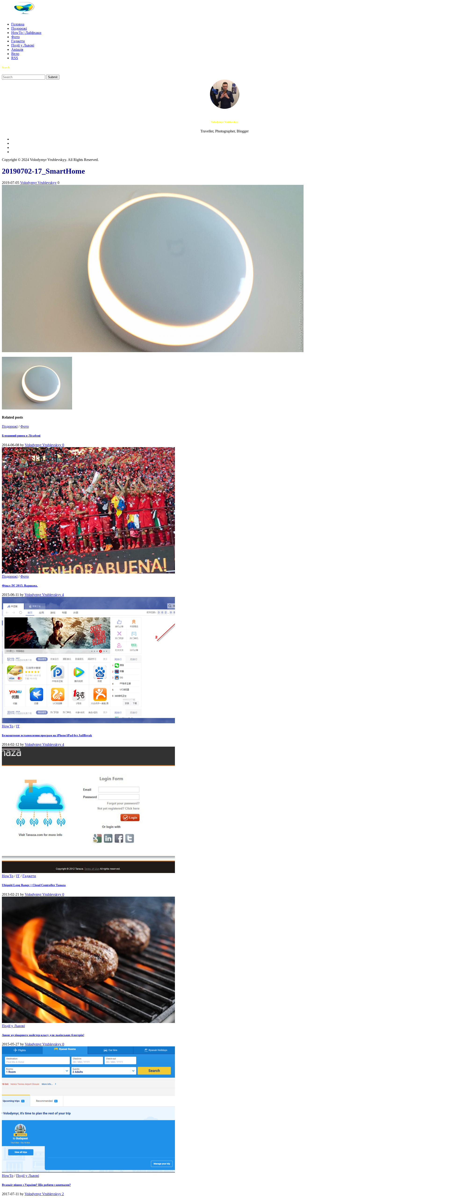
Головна (17, 24)
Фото (15, 37)
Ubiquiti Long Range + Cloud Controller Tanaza (34, 885)
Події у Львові (22, 45)
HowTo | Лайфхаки (26, 33)
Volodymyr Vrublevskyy (38, 183)
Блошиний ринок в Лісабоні (21, 435)
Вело (15, 54)
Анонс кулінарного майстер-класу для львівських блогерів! (43, 1035)
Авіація (17, 49)
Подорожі (19, 28)
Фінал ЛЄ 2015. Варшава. (20, 585)
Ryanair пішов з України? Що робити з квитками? (36, 1185)
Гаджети (18, 41)
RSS (14, 58)
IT (18, 726)
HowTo (7, 726)
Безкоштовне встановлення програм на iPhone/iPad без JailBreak (47, 735)
